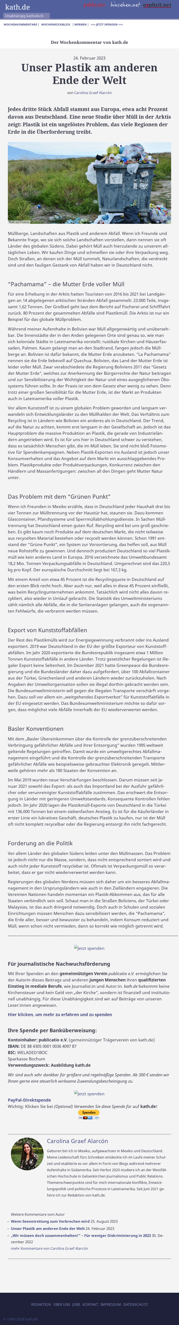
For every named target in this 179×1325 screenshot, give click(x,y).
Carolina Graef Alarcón (93, 92)
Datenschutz (135, 1304)
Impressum (110, 1304)
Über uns (61, 1304)
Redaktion (41, 1304)
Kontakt (90, 1304)
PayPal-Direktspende (29, 1100)
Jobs (76, 1304)
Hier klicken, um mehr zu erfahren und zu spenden (60, 1014)
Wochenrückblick (55, 24)
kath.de (17, 7)
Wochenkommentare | (21, 24)
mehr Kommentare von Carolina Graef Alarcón (49, 1248)
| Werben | (80, 24)
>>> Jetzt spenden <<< (107, 24)
